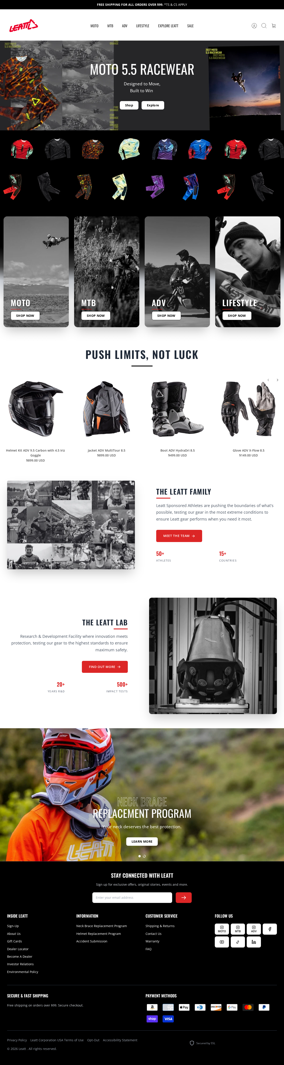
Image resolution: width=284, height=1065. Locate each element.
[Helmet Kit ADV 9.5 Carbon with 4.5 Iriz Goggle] (35, 409)
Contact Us (154, 934)
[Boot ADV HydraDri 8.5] (177, 409)
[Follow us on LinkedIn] (254, 942)
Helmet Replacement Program (98, 934)
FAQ (149, 949)
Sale (190, 25)
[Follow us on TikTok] (238, 942)
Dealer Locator (18, 949)
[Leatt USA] (23, 25)
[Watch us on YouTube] (222, 942)
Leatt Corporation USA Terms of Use (57, 1040)
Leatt (23, 1049)
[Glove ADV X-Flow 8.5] (248, 409)
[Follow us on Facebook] (270, 929)
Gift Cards (14, 941)
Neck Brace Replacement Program (101, 926)
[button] (139, 856)
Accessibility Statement (120, 1040)
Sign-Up (13, 926)
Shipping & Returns (160, 926)
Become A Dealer (19, 956)
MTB (110, 25)
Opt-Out (93, 1040)
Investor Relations (20, 964)
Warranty (152, 941)
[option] (142, 794)
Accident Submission (91, 941)
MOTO (95, 25)
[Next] (277, 380)
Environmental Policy (22, 972)
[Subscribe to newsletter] (184, 897)
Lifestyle (142, 25)
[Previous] (268, 380)
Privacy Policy (17, 1040)
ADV (124, 25)
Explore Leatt (168, 25)
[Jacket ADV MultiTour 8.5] (106, 409)
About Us (14, 934)
